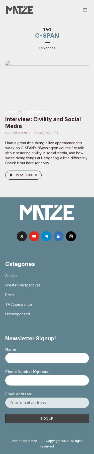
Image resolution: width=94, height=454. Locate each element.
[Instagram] (71, 236)
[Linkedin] (59, 236)
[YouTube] (34, 236)
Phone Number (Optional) (28, 371)
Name (10, 349)
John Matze (18, 133)
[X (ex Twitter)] (22, 236)
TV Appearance (35, 112)
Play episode (27, 175)
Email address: (18, 394)
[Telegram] (46, 236)
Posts (10, 112)
